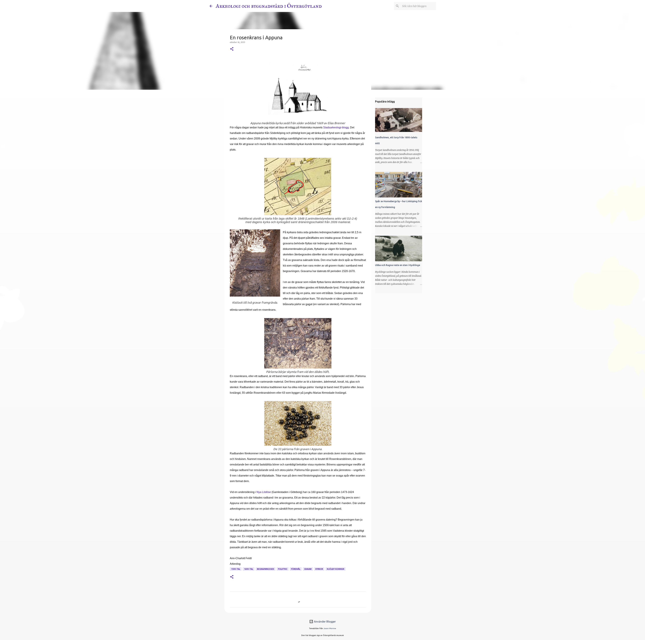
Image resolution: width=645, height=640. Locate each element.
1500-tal (235, 569)
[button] (232, 49)
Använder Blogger (324, 621)
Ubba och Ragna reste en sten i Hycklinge (397, 265)
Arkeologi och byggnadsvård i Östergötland (269, 6)
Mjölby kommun (335, 569)
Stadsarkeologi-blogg (336, 127)
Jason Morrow (330, 628)
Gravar (308, 569)
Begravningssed (265, 569)
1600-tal (248, 569)
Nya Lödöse (263, 492)
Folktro (282, 569)
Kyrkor (319, 569)
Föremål (295, 569)
